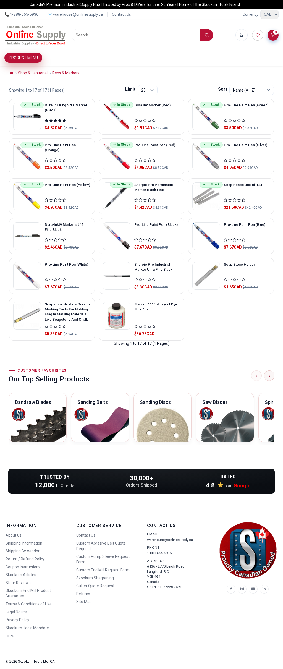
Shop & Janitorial (33, 73)
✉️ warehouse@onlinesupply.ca (75, 14)
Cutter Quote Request (95, 586)
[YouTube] (253, 589)
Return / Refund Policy (25, 559)
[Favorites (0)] (257, 35)
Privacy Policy (17, 620)
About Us (14, 535)
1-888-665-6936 (159, 553)
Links (10, 635)
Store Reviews (18, 583)
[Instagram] (242, 589)
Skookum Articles (21, 575)
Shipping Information (24, 543)
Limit (130, 89)
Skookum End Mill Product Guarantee (28, 593)
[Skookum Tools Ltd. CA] (35, 35)
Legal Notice (16, 612)
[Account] (241, 35)
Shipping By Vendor (23, 551)
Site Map (84, 601)
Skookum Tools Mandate (27, 628)
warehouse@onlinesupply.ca (170, 540)
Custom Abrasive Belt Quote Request (101, 546)
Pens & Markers (66, 73)
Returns (83, 594)
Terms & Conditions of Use (29, 604)
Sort (222, 89)
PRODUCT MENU (23, 58)
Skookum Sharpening (95, 578)
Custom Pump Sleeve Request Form (103, 559)
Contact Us (121, 14)
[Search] (206, 35)
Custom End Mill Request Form (103, 570)
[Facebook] (231, 589)
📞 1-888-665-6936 (21, 14)
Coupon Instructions (23, 567)
